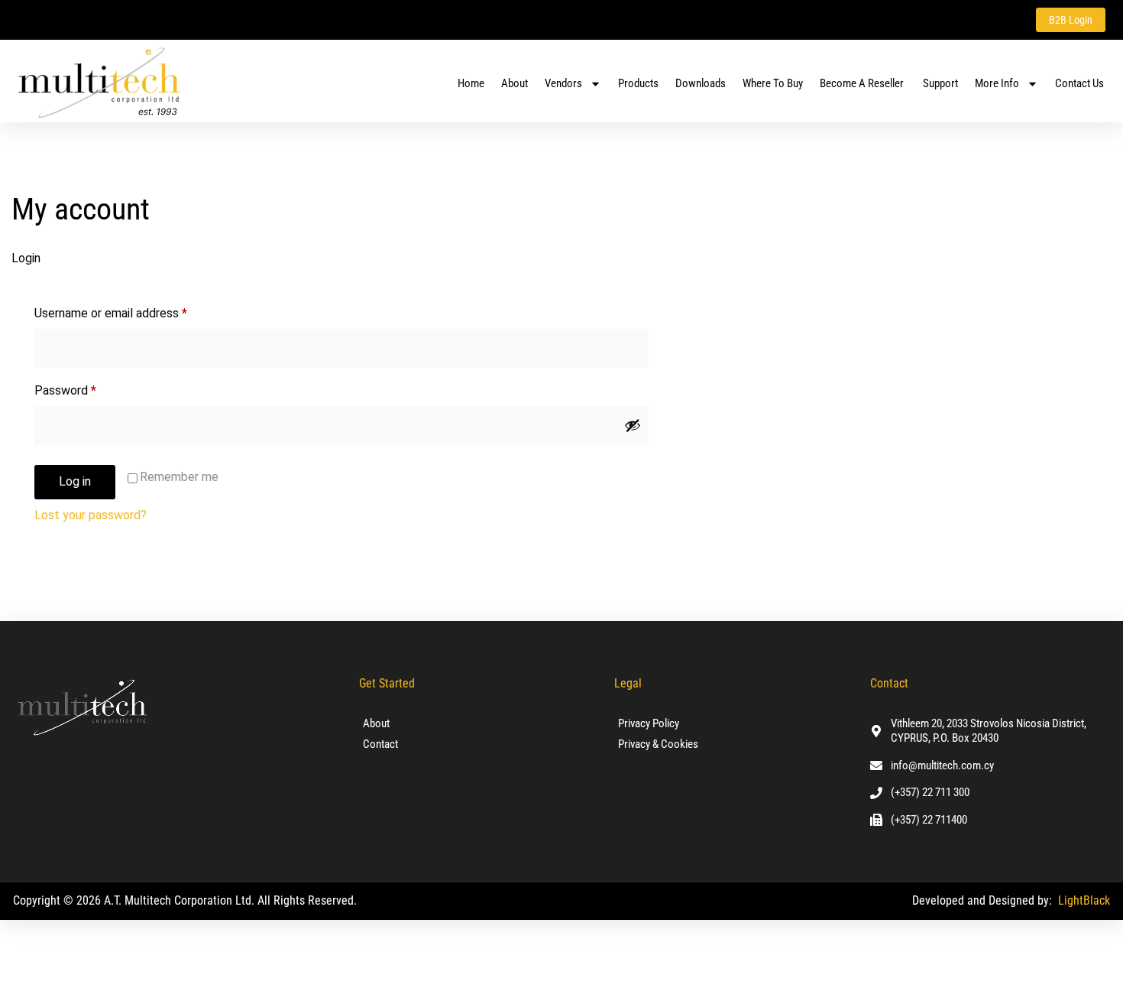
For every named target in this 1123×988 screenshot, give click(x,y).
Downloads (700, 83)
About (514, 83)
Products (638, 83)
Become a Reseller (863, 83)
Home (471, 83)
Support (940, 83)
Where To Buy (773, 83)
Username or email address (134, 310)
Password (88, 388)
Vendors (563, 83)
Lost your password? (90, 515)
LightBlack (1084, 900)
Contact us (1079, 83)
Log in (75, 481)
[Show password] (632, 425)
